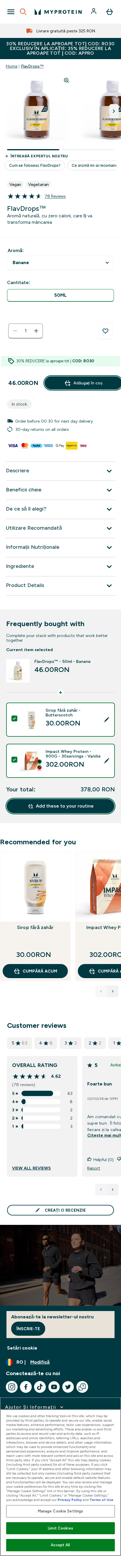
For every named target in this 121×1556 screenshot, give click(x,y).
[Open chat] (82, 1387)
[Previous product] (101, 991)
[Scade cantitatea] (15, 331)
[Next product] (113, 991)
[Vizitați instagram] (12, 1387)
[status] (25, 331)
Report (93, 1168)
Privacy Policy (70, 1500)
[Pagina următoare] (113, 1189)
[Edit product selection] (107, 720)
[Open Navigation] (11, 12)
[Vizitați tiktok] (40, 1387)
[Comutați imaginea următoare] (114, 111)
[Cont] (94, 12)
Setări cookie (22, 1347)
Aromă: (16, 250)
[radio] (60, 295)
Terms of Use (101, 1500)
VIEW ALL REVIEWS (31, 1168)
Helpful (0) (103, 1159)
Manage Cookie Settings (60, 1511)
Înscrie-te (28, 1328)
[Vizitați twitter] (68, 1387)
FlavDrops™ (32, 66)
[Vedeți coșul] (109, 12)
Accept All (60, 1545)
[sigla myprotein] (58, 12)
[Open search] (23, 12)
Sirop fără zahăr (35, 927)
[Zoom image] (66, 80)
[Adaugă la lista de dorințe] (105, 331)
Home (11, 66)
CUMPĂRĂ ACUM (40, 971)
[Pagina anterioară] (101, 1189)
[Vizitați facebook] (26, 1387)
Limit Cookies (60, 1528)
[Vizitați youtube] (54, 1387)
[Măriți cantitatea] (36, 331)
